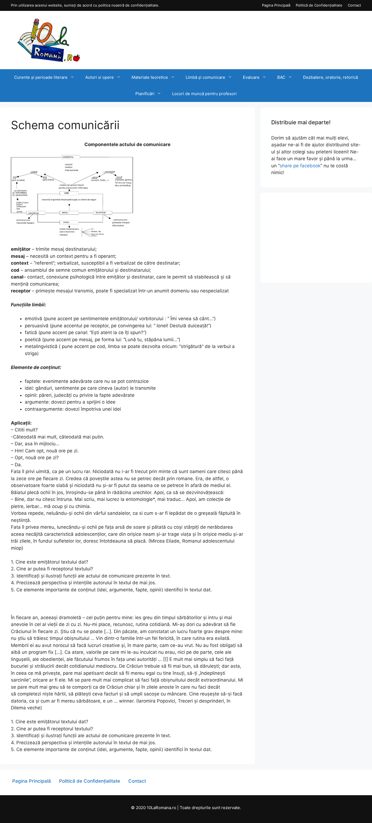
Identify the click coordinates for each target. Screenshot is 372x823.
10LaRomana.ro (161, 807)
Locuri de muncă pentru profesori (204, 93)
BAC (281, 77)
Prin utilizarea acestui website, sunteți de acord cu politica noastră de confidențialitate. (85, 5)
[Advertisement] (316, 238)
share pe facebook (300, 165)
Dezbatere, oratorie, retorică (330, 77)
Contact (354, 5)
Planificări (144, 93)
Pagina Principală (276, 5)
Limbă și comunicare (205, 77)
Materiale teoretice (150, 77)
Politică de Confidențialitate (319, 5)
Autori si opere (99, 77)
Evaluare (251, 77)
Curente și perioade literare (41, 77)
